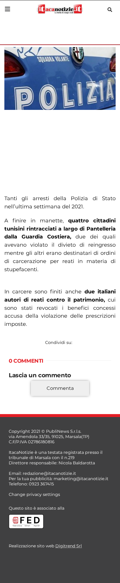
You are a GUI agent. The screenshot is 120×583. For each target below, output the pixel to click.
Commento (21, 396)
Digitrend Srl (68, 546)
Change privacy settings (34, 494)
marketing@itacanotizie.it (81, 478)
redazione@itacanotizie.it (49, 473)
